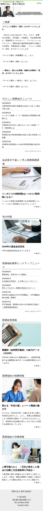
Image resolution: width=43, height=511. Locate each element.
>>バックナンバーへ (33, 151)
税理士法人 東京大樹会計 (21, 491)
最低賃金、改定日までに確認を (14, 274)
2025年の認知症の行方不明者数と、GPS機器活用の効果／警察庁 (21, 296)
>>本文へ (37, 207)
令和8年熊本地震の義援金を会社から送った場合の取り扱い (21, 107)
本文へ (38, 253)
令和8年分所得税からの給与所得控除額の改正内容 (21, 145)
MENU (39, 3)
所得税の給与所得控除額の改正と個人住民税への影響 (21, 136)
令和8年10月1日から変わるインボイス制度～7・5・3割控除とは (21, 126)
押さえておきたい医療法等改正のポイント (19, 288)
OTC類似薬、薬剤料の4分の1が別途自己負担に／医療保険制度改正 (20, 305)
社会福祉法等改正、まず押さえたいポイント (19, 281)
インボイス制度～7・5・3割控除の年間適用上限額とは (21, 117)
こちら (30, 55)
